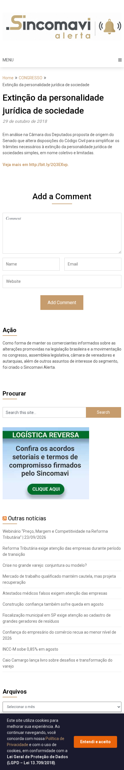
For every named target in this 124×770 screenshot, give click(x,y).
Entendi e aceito (95, 741)
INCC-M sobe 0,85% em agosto (30, 649)
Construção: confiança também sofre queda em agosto (53, 604)
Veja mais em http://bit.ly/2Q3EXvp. (36, 164)
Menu (8, 60)
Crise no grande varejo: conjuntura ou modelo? (45, 565)
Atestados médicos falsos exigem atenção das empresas (55, 593)
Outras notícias (27, 518)
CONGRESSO (30, 78)
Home (8, 78)
